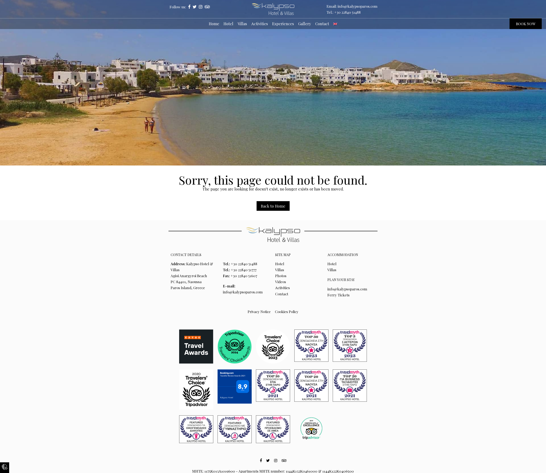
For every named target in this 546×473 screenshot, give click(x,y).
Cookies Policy (286, 311)
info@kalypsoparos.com (358, 6)
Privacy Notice (259, 311)
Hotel (279, 263)
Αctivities (282, 287)
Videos (280, 281)
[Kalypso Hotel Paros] (273, 9)
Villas (279, 269)
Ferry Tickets (338, 295)
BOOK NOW (525, 23)
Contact (281, 293)
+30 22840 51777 (244, 269)
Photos (280, 275)
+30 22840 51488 (347, 12)
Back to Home (273, 206)
